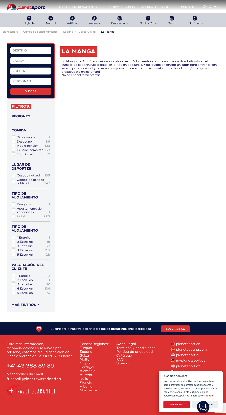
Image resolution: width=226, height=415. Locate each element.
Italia (84, 379)
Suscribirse (175, 328)
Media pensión (33, 145)
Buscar (31, 91)
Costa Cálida (87, 31)
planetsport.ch (188, 344)
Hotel (33, 216)
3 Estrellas (33, 246)
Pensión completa (33, 150)
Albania (86, 386)
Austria (86, 375)
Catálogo (124, 355)
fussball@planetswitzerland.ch (34, 379)
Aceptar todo (176, 404)
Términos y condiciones (135, 348)
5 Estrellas (33, 254)
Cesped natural (33, 175)
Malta (85, 359)
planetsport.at (188, 366)
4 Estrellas (33, 250)
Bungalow (33, 204)
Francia (86, 382)
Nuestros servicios (119, 7)
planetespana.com (191, 349)
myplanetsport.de (190, 360)
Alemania (87, 371)
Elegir (209, 395)
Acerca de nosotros (157, 7)
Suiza (84, 355)
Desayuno (33, 141)
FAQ (120, 359)
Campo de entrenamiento (76, 7)
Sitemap (123, 363)
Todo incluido (33, 154)
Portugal (87, 367)
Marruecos (89, 390)
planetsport (10, 31)
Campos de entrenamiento (40, 31)
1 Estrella (33, 237)
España (68, 31)
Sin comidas (33, 137)
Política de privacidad (134, 352)
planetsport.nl (187, 355)
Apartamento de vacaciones (33, 210)
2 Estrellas (33, 242)
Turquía (86, 348)
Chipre (85, 363)
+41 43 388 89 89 (30, 366)
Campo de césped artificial (33, 181)
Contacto (189, 7)
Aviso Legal (126, 344)
